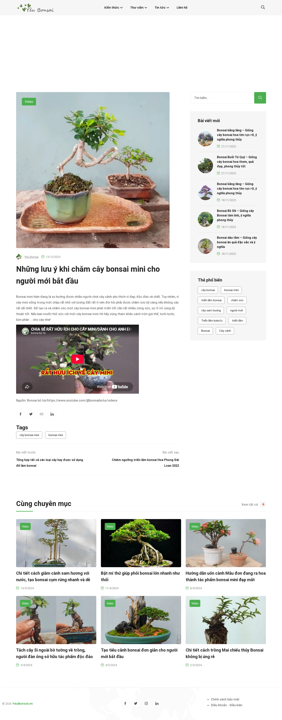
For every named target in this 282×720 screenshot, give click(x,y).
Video (29, 102)
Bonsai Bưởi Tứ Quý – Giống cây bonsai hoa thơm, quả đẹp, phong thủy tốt (237, 161)
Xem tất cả (250, 504)
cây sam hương (211, 310)
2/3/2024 (196, 665)
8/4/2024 (196, 588)
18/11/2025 (228, 200)
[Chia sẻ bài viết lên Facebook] (20, 414)
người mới (236, 310)
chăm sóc (237, 300)
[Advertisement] (141, 63)
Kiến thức (111, 7)
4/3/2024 (111, 665)
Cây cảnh (225, 330)
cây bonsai (208, 290)
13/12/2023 (53, 257)
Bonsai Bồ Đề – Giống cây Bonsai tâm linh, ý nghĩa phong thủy (235, 215)
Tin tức (160, 7)
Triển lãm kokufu (212, 320)
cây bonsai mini (29, 435)
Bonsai (205, 330)
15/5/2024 (27, 588)
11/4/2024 (111, 588)
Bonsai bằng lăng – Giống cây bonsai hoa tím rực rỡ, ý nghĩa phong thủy (237, 134)
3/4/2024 (26, 665)
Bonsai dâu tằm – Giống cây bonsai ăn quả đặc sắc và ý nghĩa (237, 242)
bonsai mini (56, 435)
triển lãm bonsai (211, 300)
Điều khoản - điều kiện (226, 705)
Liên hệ (182, 7)
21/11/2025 (228, 146)
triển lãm (237, 320)
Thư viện (136, 7)
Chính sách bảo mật (225, 699)
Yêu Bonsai (31, 257)
